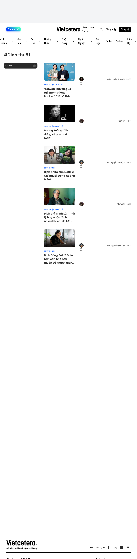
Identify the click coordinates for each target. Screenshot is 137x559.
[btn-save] (81, 83)
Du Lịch (33, 41)
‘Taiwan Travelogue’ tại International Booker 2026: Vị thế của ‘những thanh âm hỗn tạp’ (59, 92)
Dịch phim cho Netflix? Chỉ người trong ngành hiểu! (59, 175)
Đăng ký (125, 29)
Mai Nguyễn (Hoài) (115, 162)
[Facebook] (108, 547)
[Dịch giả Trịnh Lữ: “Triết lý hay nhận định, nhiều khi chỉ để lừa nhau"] (59, 196)
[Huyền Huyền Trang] (81, 79)
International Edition (87, 29)
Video (109, 41)
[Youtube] (128, 547)
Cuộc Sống (64, 41)
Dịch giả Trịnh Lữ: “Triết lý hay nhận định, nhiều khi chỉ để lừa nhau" (59, 217)
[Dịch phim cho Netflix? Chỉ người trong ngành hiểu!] (59, 155)
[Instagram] (121, 547)
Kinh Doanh (3, 41)
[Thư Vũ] (81, 121)
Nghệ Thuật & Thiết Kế (53, 85)
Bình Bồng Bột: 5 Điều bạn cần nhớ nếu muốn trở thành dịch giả (58, 259)
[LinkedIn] (115, 547)
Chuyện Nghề (49, 168)
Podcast (120, 41)
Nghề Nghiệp (81, 41)
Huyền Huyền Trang (114, 79)
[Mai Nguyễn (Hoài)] (81, 162)
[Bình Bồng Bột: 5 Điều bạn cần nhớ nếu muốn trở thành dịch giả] (59, 238)
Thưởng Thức (47, 41)
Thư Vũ (120, 121)
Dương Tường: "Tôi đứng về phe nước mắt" (56, 134)
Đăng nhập (111, 29)
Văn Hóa (19, 41)
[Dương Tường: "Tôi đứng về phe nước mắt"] (59, 113)
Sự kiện (98, 41)
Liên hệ (129, 41)
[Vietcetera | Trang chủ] (69, 29)
